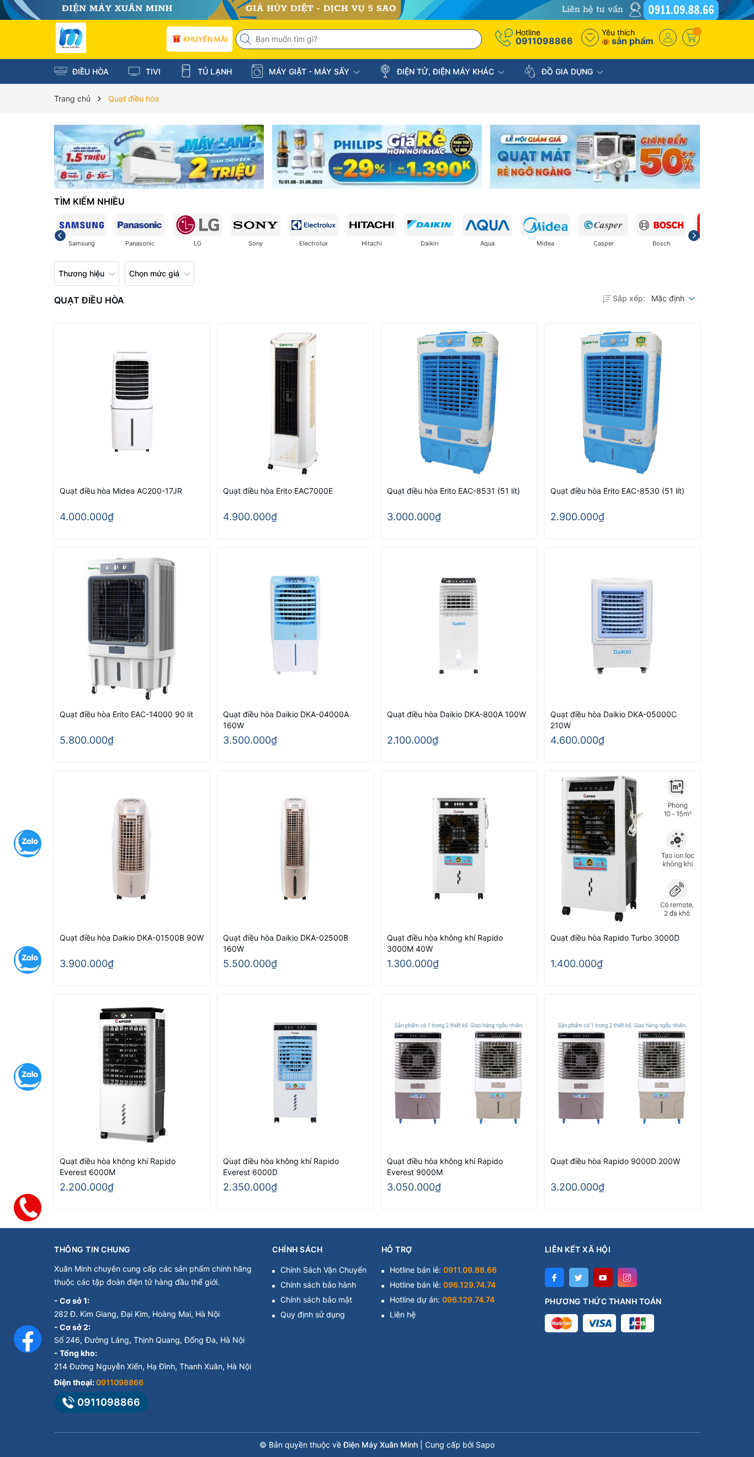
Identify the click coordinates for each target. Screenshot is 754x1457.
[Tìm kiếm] (247, 39)
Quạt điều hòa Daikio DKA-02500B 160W (285, 943)
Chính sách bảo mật (316, 1299)
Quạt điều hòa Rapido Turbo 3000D (614, 937)
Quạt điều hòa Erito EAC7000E (278, 490)
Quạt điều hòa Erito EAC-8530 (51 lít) (617, 490)
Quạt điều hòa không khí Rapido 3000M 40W (445, 943)
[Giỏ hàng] (691, 37)
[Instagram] (627, 1277)
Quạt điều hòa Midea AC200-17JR (121, 490)
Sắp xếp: (629, 298)
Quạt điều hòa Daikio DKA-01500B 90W (132, 937)
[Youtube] (603, 1277)
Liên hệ (403, 1314)
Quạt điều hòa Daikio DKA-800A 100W (456, 714)
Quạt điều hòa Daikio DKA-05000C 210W (613, 719)
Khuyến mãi (204, 38)
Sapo (485, 1444)
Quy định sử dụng (312, 1314)
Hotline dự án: (442, 1299)
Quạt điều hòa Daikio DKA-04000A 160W (286, 719)
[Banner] (159, 157)
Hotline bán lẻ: (443, 1269)
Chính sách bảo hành (318, 1284)
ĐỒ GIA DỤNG (567, 71)
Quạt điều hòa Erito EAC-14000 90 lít (126, 714)
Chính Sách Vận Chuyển (323, 1269)
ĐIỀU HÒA (89, 71)
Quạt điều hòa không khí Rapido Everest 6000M (118, 1166)
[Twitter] (578, 1277)
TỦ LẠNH (213, 71)
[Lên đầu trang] (731, 1359)
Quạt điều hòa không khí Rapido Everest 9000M (445, 1166)
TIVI (152, 71)
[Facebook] (554, 1277)
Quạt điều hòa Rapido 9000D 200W (615, 1161)
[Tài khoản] (668, 37)
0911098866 (544, 40)
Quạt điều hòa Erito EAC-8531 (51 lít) (453, 490)
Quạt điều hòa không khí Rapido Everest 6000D (281, 1166)
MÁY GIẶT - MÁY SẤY (309, 71)
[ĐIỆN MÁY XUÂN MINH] (377, 9)
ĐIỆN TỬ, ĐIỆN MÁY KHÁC (445, 71)
